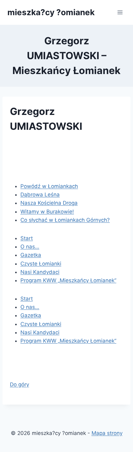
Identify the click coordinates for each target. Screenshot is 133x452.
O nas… (29, 247)
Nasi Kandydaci (39, 272)
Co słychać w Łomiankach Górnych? (65, 220)
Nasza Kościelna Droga (49, 203)
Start (26, 238)
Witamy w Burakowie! (47, 211)
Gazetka (30, 255)
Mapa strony (107, 433)
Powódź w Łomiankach (49, 186)
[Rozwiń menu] (120, 12)
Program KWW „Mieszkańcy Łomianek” (68, 280)
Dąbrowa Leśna (40, 194)
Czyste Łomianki (40, 264)
